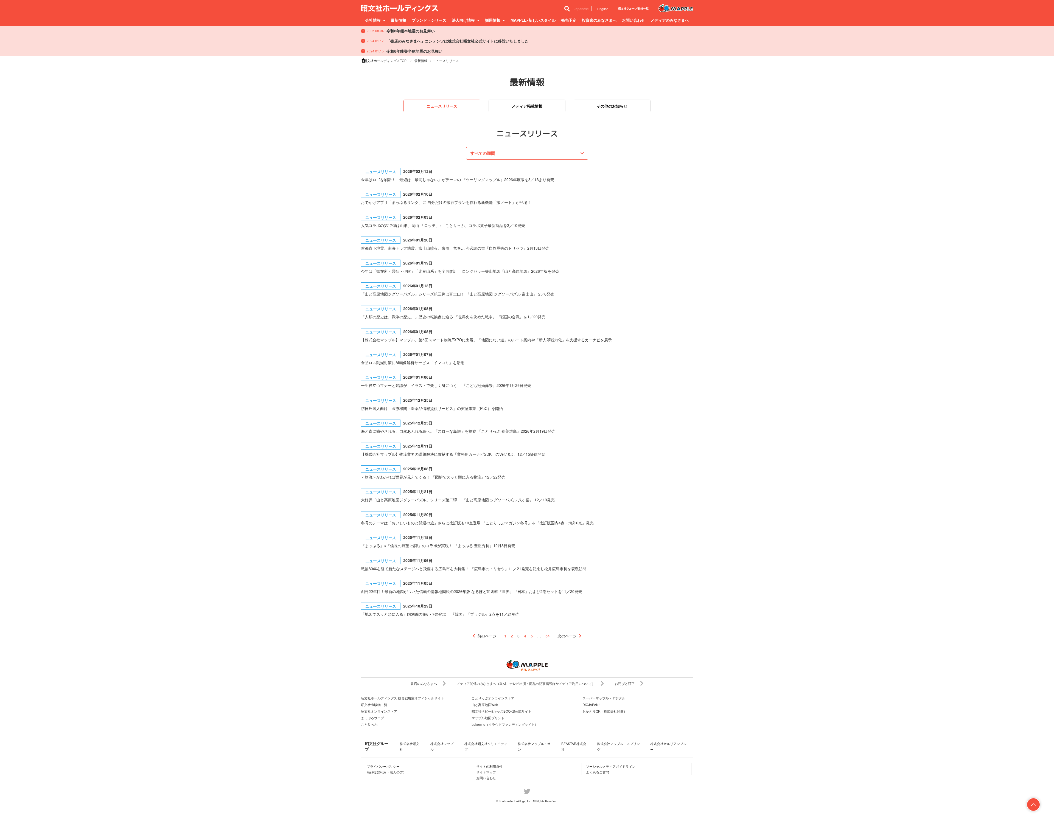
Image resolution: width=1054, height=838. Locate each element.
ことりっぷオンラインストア (493, 698)
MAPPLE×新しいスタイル (533, 20)
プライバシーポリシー (383, 766)
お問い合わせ (633, 20)
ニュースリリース (442, 106)
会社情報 (373, 20)
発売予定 (568, 20)
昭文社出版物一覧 (374, 704)
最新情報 (398, 20)
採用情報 (492, 20)
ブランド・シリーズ (429, 20)
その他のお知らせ (612, 106)
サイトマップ (486, 772)
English (603, 8)
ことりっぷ (369, 724)
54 (547, 636)
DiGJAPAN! (590, 704)
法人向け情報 (463, 20)
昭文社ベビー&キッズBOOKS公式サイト (501, 711)
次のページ (567, 636)
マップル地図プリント (488, 717)
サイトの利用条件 (489, 766)
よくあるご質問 (597, 772)
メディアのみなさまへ (670, 20)
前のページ (487, 636)
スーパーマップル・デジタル (603, 698)
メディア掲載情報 (527, 106)
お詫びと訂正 (625, 683)
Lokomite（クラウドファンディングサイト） (505, 724)
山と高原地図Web (485, 704)
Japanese (581, 8)
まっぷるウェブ (372, 717)
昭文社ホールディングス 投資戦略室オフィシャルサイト (402, 698)
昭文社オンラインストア (379, 711)
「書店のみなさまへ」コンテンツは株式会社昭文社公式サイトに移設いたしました (457, 41)
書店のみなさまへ (424, 683)
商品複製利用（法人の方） (386, 772)
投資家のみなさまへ (599, 20)
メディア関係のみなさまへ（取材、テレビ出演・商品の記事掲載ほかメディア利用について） (526, 683)
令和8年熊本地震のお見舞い (410, 30)
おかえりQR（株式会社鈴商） (604, 711)
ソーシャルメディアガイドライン (610, 766)
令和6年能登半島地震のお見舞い (414, 51)
